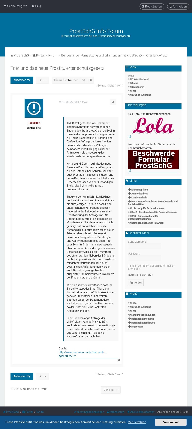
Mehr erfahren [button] (137, 422)
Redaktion (34, 122)
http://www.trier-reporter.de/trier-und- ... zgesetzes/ (82, 354)
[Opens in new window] (153, 127)
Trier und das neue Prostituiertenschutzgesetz (57, 68)
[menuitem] (36, 6)
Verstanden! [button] (171, 422)
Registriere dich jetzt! (140, 274)
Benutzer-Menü (139, 233)
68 (39, 127)
